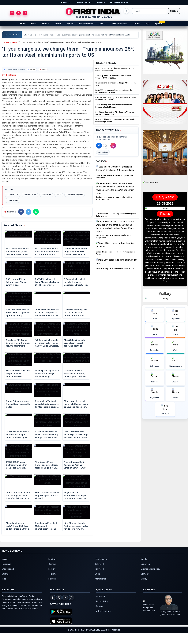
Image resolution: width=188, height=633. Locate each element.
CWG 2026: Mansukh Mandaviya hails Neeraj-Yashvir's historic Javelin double (76, 434)
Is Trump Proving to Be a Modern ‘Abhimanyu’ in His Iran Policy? (47, 373)
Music (97, 574)
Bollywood (99, 564)
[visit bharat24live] (165, 103)
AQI (147, 23)
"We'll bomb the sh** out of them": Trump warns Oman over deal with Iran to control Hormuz (47, 312)
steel (59, 195)
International (100, 579)
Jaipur (5, 559)
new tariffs (46, 195)
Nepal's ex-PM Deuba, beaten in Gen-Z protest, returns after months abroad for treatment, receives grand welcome (18, 343)
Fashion (51, 569)
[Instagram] (113, 146)
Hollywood (99, 569)
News (14, 42)
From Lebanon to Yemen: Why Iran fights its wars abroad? (47, 495)
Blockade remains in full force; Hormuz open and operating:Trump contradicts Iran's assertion (18, 312)
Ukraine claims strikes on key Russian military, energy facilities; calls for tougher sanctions (46, 434)
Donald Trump (30, 195)
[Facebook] (99, 146)
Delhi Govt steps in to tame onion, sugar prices (115, 268)
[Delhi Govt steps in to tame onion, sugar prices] (116, 262)
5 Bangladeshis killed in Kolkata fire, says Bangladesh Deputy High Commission (76, 282)
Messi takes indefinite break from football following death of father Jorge (74, 343)
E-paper (99, 606)
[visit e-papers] (150, 184)
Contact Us (101, 596)
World (58, 23)
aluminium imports (74, 195)
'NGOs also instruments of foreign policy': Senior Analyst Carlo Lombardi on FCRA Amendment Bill (47, 343)
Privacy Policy (102, 601)
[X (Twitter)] (106, 146)
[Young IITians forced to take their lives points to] (116, 245)
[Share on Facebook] (21, 212)
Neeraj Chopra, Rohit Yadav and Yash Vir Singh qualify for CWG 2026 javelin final (75, 465)
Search (174, 11)
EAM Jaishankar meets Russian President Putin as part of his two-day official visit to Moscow (47, 251)
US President (12, 195)
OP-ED (136, 23)
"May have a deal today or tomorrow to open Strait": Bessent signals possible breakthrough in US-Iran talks (18, 434)
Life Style (52, 559)
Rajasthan (6, 564)
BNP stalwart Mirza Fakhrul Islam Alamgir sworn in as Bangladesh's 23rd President (16, 282)
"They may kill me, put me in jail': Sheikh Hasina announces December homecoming (76, 404)
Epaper (158, 23)
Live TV (102, 23)
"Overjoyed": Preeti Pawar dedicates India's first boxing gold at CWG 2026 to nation (46, 465)
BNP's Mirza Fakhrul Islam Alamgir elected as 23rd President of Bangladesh (47, 282)
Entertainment (86, 23)
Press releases (119, 23)
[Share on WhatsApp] (36, 212)
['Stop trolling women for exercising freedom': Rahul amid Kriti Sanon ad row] (116, 169)
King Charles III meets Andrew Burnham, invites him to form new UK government (76, 526)
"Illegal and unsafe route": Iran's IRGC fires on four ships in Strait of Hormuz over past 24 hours (18, 526)
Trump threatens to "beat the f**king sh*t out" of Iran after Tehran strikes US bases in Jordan (18, 495)
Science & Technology (150, 569)
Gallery (144, 579)
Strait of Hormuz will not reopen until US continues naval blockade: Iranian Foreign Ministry (18, 373)
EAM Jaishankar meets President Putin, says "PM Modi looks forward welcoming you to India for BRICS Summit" (17, 251)
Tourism (52, 574)
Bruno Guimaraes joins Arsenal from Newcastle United (18, 404)
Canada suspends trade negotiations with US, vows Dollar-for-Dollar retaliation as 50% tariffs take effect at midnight (76, 251)
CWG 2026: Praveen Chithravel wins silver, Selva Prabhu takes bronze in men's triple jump (16, 465)
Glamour (52, 564)
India (33, 23)
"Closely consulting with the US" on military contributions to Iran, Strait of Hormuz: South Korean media (75, 312)
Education (145, 564)
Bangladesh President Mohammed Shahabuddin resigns (46, 526)
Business (52, 579)
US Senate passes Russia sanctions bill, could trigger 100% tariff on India (76, 373)
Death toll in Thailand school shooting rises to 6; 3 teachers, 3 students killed (47, 404)
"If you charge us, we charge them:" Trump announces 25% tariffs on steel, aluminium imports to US (60, 42)
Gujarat (5, 574)
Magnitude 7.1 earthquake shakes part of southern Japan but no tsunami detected (75, 495)
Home (22, 23)
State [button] (44, 23)
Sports (70, 23)
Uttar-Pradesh (8, 569)
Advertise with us (103, 611)
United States (12, 200)
